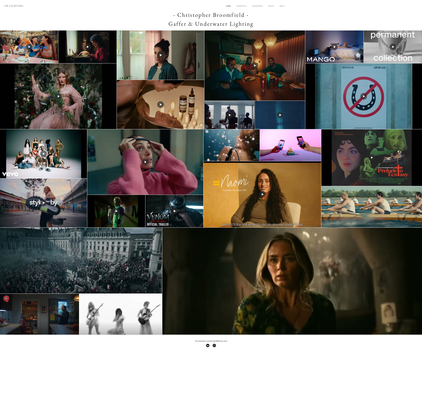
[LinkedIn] (207, 345)
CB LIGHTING (14, 5)
